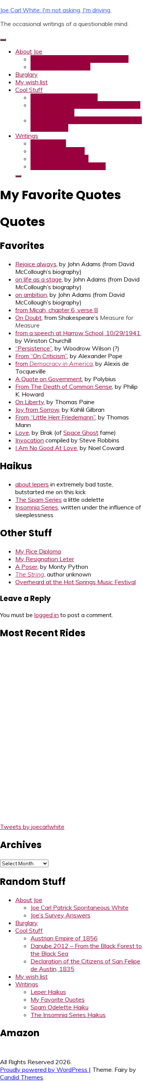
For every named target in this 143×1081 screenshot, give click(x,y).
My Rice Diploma (38, 551)
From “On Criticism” (41, 356)
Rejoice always (35, 264)
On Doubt (28, 317)
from (54, 363)
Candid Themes (21, 1077)
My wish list (31, 82)
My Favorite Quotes (58, 151)
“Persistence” (33, 348)
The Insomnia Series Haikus (68, 166)
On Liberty (29, 402)
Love (22, 432)
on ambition (31, 294)
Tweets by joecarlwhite (32, 826)
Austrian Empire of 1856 (64, 97)
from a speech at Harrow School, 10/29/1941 (77, 333)
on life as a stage (38, 279)
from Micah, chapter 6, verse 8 (56, 310)
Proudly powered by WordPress (44, 1069)
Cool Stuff (29, 89)
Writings (26, 135)
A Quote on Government (48, 379)
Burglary (26, 74)
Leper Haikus (48, 143)
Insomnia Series (36, 507)
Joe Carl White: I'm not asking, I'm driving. (55, 10)
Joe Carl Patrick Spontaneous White (80, 59)
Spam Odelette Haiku (59, 158)
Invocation (29, 440)
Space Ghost (80, 432)
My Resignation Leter (44, 559)
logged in (46, 615)
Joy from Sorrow (37, 409)
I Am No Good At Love (46, 448)
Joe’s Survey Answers (60, 66)
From (63, 386)
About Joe (28, 51)
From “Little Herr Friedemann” (55, 417)
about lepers (32, 484)
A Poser (26, 566)
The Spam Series (38, 499)
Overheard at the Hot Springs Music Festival (75, 582)
